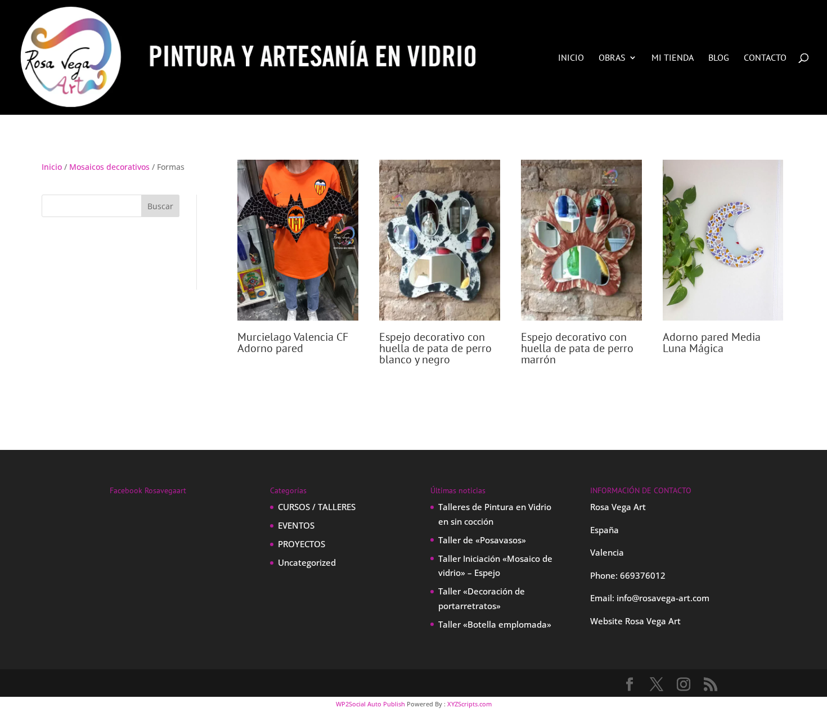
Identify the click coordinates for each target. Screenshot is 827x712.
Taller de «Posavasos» (482, 540)
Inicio (571, 58)
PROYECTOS (301, 543)
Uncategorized (307, 562)
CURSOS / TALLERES (317, 506)
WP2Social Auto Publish (370, 704)
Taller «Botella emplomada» (494, 624)
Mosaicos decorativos (109, 166)
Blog (718, 58)
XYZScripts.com (469, 704)
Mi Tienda (672, 58)
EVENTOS (296, 525)
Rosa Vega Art (653, 621)
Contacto (765, 58)
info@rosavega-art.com (663, 597)
